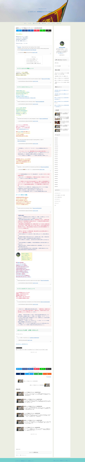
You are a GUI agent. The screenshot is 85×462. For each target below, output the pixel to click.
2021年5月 (56, 160)
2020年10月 (56, 174)
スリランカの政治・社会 (58, 197)
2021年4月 (56, 162)
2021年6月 (56, 158)
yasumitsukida (62, 47)
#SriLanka (34, 49)
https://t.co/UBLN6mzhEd (45, 301)
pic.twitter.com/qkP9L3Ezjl (34, 337)
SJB (18, 262)
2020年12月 (56, 170)
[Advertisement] (33, 359)
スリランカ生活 (28, 349)
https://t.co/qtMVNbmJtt (44, 118)
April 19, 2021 (34, 52)
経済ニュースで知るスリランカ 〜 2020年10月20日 (62, 105)
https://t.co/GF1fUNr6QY (37, 208)
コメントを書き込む (33, 452)
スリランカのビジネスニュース (32, 60)
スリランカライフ (57, 199)
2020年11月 (56, 172)
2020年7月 (56, 180)
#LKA (31, 49)
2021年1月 (56, 168)
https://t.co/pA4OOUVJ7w (25, 49)
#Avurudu (19, 47)
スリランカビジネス (39, 349)
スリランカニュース (33, 349)
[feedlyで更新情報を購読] (38, 374)
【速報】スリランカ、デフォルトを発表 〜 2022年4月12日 (62, 83)
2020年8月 (56, 178)
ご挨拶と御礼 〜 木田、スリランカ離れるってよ (61, 76)
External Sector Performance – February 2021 (27, 97)
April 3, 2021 (30, 340)
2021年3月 (56, 164)
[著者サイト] (20, 374)
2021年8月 (56, 154)
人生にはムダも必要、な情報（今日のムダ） (34, 63)
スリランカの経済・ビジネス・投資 (60, 195)
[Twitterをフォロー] (29, 374)
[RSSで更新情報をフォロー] (47, 374)
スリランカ (18, 349)
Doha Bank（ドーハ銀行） (21, 113)
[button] (68, 66)
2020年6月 (56, 182)
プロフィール (56, 203)
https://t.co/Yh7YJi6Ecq (46, 78)
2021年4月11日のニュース (24, 129)
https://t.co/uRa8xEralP (40, 101)
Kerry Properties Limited (29, 184)
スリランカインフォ (57, 201)
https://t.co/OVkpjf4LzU (21, 141)
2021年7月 (56, 156)
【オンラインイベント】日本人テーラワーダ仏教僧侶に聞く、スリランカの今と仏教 (62, 74)
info (55, 205)
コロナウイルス (23, 349)
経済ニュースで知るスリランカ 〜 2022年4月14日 (62, 78)
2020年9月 (56, 176)
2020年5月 (56, 184)
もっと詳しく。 (61, 53)
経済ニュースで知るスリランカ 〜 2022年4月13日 (62, 80)
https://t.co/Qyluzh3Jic (45, 280)
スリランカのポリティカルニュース (32, 61)
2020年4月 (56, 186)
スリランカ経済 (45, 349)
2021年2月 (56, 166)
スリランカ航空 (20, 131)
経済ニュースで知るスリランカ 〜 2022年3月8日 (61, 97)
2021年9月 (56, 152)
